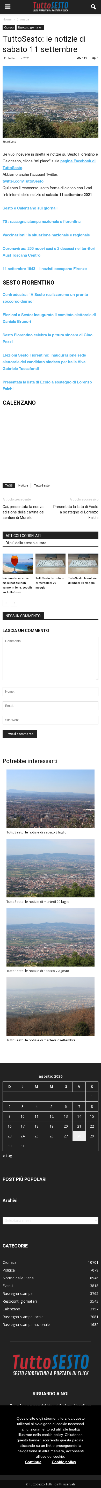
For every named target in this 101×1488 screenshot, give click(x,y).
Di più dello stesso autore (26, 543)
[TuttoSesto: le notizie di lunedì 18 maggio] (83, 564)
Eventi (8, 1285)
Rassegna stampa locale (23, 1316)
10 (22, 1116)
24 (22, 1136)
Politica (9, 1270)
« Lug (7, 1155)
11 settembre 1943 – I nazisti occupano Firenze (45, 268)
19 (51, 1126)
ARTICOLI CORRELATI (23, 536)
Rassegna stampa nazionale (26, 1324)
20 (66, 1126)
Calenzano (11, 1308)
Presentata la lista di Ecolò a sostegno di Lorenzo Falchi (75, 512)
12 (51, 1116)
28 (79, 1136)
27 (66, 1136)
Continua (33, 1462)
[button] (93, 7)
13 (66, 1116)
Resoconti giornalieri (30, 27)
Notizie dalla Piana (18, 1277)
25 (36, 1136)
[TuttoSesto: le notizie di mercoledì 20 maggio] (50, 564)
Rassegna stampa (18, 1293)
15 (92, 1116)
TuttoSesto (42, 485)
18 (36, 1126)
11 (36, 1116)
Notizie (23, 485)
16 (10, 1126)
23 (10, 1136)
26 (51, 1136)
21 (79, 1126)
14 (79, 1116)
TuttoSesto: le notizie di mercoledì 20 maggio (49, 583)
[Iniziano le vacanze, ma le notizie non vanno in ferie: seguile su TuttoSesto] (18, 564)
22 (92, 1126)
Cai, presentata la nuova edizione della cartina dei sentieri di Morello (23, 512)
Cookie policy (64, 1462)
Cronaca (9, 27)
